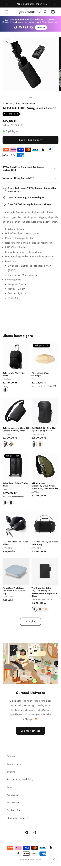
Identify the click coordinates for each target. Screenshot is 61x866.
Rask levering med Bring (20, 779)
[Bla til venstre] (23, 97)
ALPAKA (7, 103)
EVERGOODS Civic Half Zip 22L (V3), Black (44, 429)
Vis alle (30, 621)
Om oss (11, 756)
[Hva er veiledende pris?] (22, 125)
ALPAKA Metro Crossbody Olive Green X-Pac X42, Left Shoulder (45, 486)
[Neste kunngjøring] (54, 4)
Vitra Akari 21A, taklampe (40, 374)
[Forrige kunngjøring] (6, 4)
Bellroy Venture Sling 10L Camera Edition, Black (16, 429)
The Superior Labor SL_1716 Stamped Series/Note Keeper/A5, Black (45, 592)
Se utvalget (41, 27)
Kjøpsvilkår (13, 795)
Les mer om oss (30, 730)
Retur (9, 787)
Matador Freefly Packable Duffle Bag (45, 543)
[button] (7, 12)
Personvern (13, 802)
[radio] (5, 389)
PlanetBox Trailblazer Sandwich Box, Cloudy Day (14, 591)
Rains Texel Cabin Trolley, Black (16, 484)
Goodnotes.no (34, 859)
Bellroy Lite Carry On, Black (14, 374)
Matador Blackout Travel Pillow (15, 543)
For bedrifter (14, 810)
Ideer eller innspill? (17, 818)
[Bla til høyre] (38, 97)
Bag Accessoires (25, 103)
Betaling (11, 771)
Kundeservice (14, 764)
